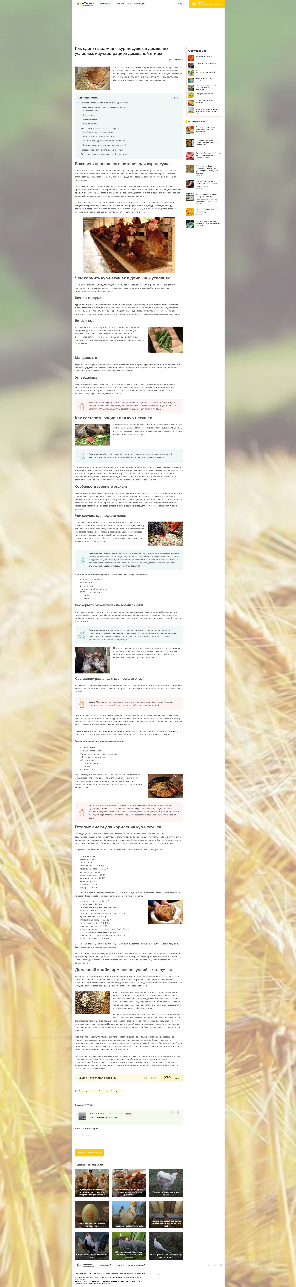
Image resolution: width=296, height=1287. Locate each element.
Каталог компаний (136, 4)
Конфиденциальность (158, 1274)
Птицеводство (84, 1091)
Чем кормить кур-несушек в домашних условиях (104, 107)
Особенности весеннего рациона (99, 132)
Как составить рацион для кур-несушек (100, 128)
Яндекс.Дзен (100, 1273)
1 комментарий (177, 60)
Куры (94, 1091)
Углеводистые (90, 123)
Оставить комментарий (89, 1152)
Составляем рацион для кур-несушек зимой (104, 145)
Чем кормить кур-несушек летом (99, 136)
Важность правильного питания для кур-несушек (104, 102)
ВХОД (180, 4)
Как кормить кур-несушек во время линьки (104, 140)
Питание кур (103, 1091)
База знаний (105, 4)
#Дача (209, 4)
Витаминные (89, 115)
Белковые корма (91, 110)
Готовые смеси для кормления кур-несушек (102, 150)
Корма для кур (116, 1091)
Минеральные (90, 119)
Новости (120, 4)
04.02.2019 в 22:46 (115, 1114)
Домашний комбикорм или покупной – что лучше (105, 154)
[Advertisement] (148, 25)
